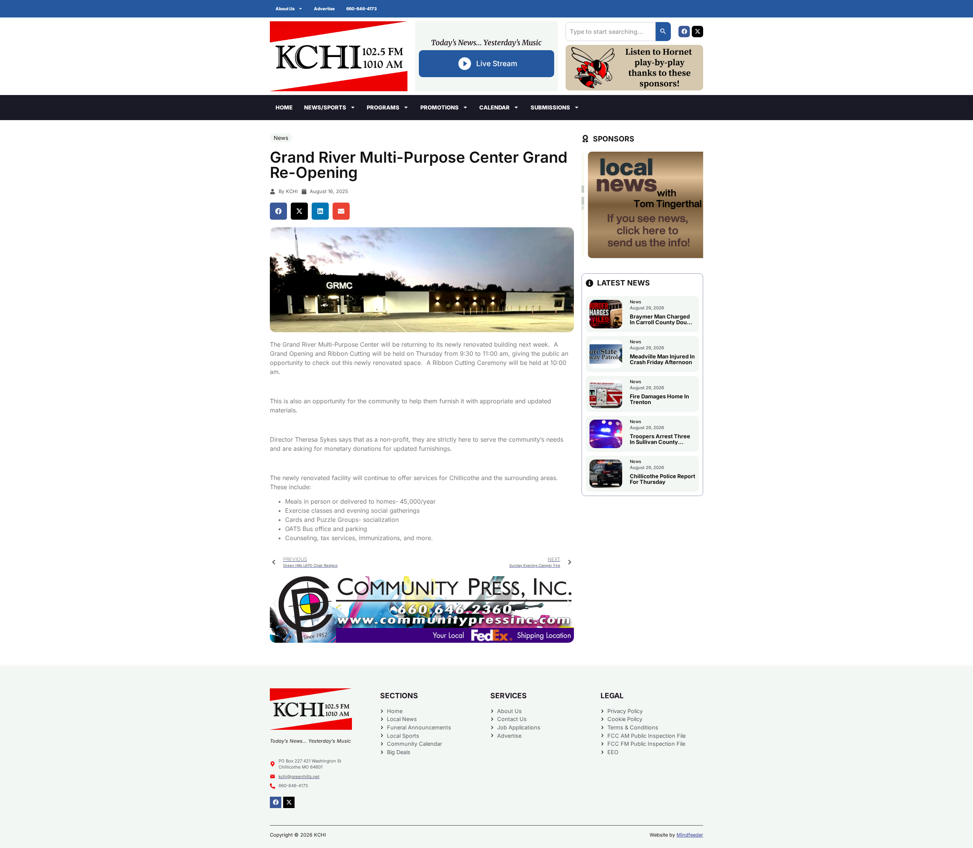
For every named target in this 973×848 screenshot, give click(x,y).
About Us (285, 8)
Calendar (494, 107)
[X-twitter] (697, 31)
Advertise (324, 8)
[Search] (663, 31)
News (281, 138)
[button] (278, 211)
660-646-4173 (361, 8)
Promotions (439, 107)
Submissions (550, 107)
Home (284, 107)
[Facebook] (684, 31)
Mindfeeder (690, 835)
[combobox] (611, 31)
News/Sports (325, 107)
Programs (383, 107)
